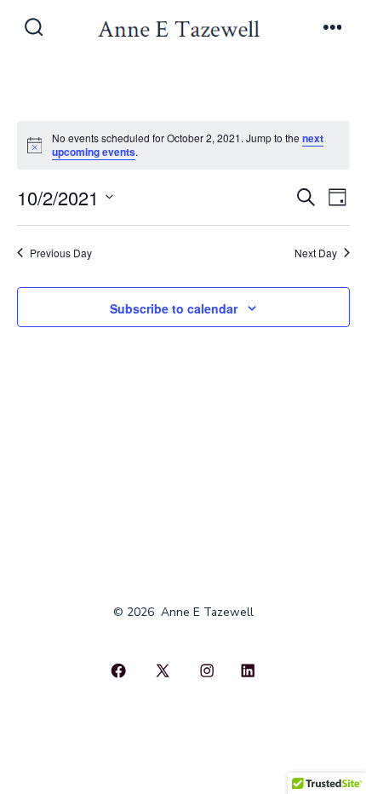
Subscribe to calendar (173, 308)
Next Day (316, 253)
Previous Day (61, 253)
